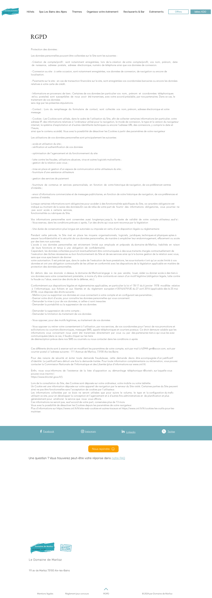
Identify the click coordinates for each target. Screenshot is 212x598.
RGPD (106, 593)
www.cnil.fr (139, 364)
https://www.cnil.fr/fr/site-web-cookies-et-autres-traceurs (87, 408)
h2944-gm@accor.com (153, 348)
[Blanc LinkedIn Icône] (123, 431)
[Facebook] (41, 431)
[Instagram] (82, 431)
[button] (30, 12)
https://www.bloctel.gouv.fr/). (47, 376)
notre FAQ (118, 458)
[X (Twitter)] (164, 431)
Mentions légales (45, 593)
